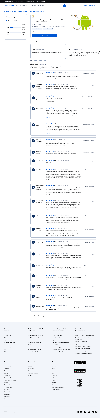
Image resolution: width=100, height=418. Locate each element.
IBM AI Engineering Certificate (35, 345)
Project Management (9, 347)
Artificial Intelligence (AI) (9, 333)
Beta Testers (31, 368)
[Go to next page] (65, 316)
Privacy (53, 371)
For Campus (7, 389)
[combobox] (44, 6)
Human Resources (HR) (9, 342)
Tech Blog (30, 375)
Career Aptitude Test (80, 331)
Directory (54, 382)
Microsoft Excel (7, 345)
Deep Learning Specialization (58, 340)
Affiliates (54, 385)
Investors (54, 366)
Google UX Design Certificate (34, 342)
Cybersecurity (7, 335)
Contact (53, 378)
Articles (53, 380)
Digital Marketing (8, 340)
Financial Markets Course (57, 345)
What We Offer (7, 366)
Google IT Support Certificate (35, 338)
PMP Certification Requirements (82, 348)
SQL (5, 352)
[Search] (64, 5)
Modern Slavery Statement (58, 387)
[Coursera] (9, 5)
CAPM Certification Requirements (83, 333)
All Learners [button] (34, 68)
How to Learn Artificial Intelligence (83, 346)
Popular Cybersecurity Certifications (83, 351)
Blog (29, 371)
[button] (24, 5)
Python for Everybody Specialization (60, 352)
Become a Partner (8, 392)
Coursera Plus (7, 375)
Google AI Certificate (33, 331)
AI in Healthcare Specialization (59, 338)
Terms (53, 368)
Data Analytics (7, 338)
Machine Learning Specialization (59, 347)
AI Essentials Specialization (58, 331)
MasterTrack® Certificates (10, 380)
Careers (6, 371)
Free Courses (7, 396)
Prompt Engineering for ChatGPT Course (61, 349)
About (5, 364)
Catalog (6, 373)
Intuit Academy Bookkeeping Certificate (37, 352)
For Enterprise (7, 385)
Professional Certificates (10, 378)
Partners (30, 366)
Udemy (5, 399)
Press (53, 364)
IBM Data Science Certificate (34, 349)
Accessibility (55, 375)
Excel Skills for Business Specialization (61, 342)
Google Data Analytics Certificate (35, 335)
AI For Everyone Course (57, 335)
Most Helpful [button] (54, 68)
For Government (8, 387)
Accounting (6, 331)
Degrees (6, 382)
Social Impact (7, 394)
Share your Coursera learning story (83, 353)
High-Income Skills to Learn (81, 344)
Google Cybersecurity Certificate (35, 333)
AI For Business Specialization (58, 333)
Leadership (6, 368)
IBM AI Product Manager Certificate (36, 347)
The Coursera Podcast (33, 373)
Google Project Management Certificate (37, 340)
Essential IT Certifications (81, 341)
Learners (30, 364)
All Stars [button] (44, 68)
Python (5, 349)
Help (53, 373)
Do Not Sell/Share (56, 389)
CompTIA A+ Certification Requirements (84, 335)
